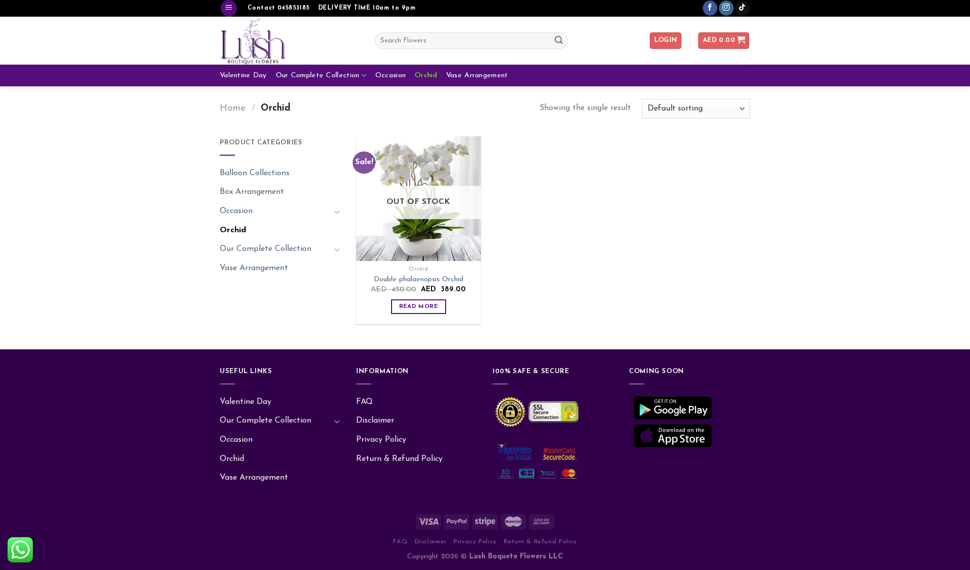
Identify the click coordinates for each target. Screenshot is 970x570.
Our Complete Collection (318, 75)
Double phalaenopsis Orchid (418, 279)
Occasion (390, 75)
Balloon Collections (254, 173)
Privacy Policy (381, 440)
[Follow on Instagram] (726, 8)
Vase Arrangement (477, 75)
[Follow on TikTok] (742, 8)
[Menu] (229, 8)
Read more (418, 306)
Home (233, 108)
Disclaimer (375, 421)
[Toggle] (337, 211)
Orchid (426, 75)
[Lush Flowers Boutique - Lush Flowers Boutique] (290, 41)
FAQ (364, 402)
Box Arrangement (252, 192)
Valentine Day (243, 75)
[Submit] (558, 40)
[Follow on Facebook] (710, 8)
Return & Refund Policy (399, 459)
